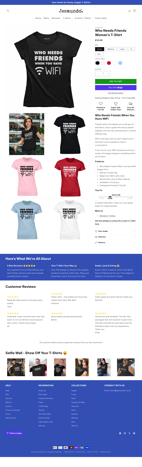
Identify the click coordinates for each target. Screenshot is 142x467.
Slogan (74, 390)
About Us (42, 390)
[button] (8, 10)
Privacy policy (80, 452)
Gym (73, 422)
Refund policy (11, 418)
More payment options (115, 93)
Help (7, 390)
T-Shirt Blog (43, 406)
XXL (99, 54)
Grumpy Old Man (78, 402)
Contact (9, 406)
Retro (73, 410)
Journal (41, 410)
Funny (73, 394)
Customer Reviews (45, 398)
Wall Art (74, 426)
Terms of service (92, 452)
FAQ (7, 394)
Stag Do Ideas (44, 418)
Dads (73, 398)
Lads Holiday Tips (45, 422)
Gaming (74, 414)
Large (122, 49)
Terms (8, 414)
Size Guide (42, 394)
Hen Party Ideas (44, 414)
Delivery (9, 398)
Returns (9, 402)
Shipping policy (105, 452)
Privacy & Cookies (13, 410)
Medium (111, 49)
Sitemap (41, 426)
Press (40, 402)
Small (99, 49)
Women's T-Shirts (107, 216)
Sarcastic (75, 406)
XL (131, 49)
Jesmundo (40, 452)
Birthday (74, 418)
